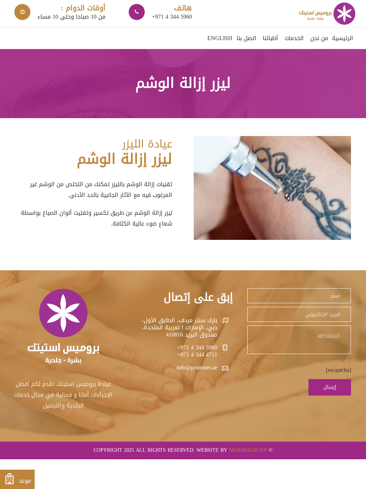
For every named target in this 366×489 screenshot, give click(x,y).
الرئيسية (342, 38)
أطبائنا (270, 38)
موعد (24, 480)
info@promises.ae (197, 367)
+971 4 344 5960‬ (197, 347)
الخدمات (294, 38)
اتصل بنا (246, 38)
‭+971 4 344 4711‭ (197, 354)
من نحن (319, 38)
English (219, 38)
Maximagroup (248, 450)
